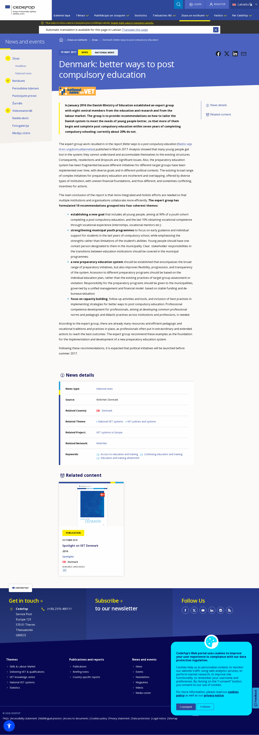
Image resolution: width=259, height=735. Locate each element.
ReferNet (101, 443)
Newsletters (142, 677)
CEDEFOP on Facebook (185, 610)
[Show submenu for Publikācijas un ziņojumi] (127, 15)
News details (218, 105)
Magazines (142, 682)
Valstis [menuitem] (218, 15)
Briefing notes (81, 671)
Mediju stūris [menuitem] (21, 133)
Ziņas (95, 39)
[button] (218, 53)
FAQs (6, 718)
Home (61, 39)
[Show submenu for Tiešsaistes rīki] (174, 15)
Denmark (107, 410)
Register (219, 4)
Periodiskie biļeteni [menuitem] (25, 88)
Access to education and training (119, 454)
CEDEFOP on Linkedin (211, 610)
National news (104, 388)
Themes (12, 659)
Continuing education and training (163, 454)
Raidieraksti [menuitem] (20, 118)
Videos (139, 687)
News (139, 666)
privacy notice (214, 695)
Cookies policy (99, 718)
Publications (80, 666)
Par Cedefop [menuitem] (240, 15)
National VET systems (110, 421)
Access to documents (76, 718)
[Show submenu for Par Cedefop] (250, 15)
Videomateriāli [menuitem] (22, 111)
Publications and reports (86, 659)
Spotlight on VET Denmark (80, 546)
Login (197, 4)
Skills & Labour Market (22, 666)
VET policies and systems (141, 421)
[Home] (23, 10)
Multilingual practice (50, 718)
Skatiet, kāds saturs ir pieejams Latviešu (132, 22)
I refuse (205, 706)
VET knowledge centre (22, 677)
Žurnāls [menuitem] (17, 103)
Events (139, 671)
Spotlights (68, 556)
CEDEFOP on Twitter (194, 610)
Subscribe (107, 600)
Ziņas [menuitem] (16, 58)
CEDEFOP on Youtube (202, 610)
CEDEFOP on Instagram (220, 610)
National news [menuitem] (23, 73)
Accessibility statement (24, 718)
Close (215, 29)
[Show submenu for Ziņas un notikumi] (207, 15)
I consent (186, 707)
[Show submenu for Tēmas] (87, 15)
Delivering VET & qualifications (27, 671)
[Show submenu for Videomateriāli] (8, 110)
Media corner (143, 693)
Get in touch (24, 600)
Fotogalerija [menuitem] (20, 126)
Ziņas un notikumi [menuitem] (193, 15)
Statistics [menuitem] (141, 15)
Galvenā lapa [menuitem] (62, 15)
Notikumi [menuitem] (18, 81)
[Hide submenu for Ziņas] (8, 58)
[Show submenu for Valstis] (225, 15)
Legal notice (159, 718)
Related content (220, 114)
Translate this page (135, 30)
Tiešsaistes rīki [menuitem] (162, 15)
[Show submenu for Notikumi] (8, 80)
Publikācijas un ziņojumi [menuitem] (109, 15)
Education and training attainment (120, 458)
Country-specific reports (86, 677)
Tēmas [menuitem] (80, 15)
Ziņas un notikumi (77, 39)
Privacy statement (119, 718)
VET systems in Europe (109, 432)
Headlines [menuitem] (20, 66)
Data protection (141, 718)
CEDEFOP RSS (229, 610)
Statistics (15, 687)
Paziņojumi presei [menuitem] (24, 96)
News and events (144, 659)
